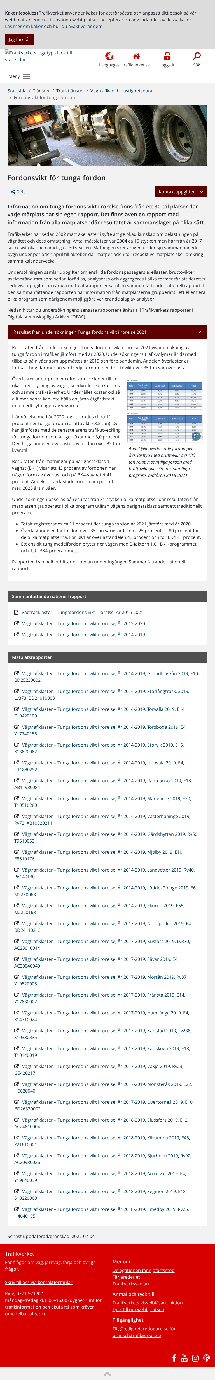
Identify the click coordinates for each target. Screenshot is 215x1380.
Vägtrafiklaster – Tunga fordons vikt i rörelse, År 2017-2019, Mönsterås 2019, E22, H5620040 (103, 1087)
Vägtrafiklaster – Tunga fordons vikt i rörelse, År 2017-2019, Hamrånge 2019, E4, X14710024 (101, 1016)
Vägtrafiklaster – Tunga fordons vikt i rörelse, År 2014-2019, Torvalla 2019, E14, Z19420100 (100, 712)
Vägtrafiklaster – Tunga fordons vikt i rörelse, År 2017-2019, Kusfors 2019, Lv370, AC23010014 (102, 944)
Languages (109, 65)
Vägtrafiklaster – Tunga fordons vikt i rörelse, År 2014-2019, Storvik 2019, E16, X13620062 (99, 748)
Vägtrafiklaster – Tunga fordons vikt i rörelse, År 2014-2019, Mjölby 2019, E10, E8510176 (98, 855)
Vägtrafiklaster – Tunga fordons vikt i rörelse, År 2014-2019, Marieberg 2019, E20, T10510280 (102, 801)
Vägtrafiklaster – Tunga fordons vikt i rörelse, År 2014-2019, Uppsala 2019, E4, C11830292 (99, 766)
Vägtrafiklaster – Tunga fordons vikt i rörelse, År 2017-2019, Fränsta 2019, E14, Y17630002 (99, 998)
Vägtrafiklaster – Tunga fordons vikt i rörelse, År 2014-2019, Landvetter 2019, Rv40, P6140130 (104, 873)
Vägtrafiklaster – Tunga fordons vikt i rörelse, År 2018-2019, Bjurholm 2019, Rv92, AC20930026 (102, 1159)
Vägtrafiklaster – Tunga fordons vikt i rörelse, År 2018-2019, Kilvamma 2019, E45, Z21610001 (102, 1141)
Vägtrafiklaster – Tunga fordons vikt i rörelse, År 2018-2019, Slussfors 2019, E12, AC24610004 (101, 1123)
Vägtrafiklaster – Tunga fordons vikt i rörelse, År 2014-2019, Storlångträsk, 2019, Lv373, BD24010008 (101, 694)
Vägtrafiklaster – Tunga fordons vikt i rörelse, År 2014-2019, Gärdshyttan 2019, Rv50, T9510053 (106, 837)
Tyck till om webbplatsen (138, 1309)
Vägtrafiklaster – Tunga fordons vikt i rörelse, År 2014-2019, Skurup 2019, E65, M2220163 (99, 909)
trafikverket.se (136, 65)
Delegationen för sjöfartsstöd (144, 1270)
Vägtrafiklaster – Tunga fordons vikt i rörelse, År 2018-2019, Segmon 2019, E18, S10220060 (100, 1194)
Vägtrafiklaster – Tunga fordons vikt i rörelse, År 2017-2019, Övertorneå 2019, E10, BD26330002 (104, 1105)
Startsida (17, 91)
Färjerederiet (126, 1277)
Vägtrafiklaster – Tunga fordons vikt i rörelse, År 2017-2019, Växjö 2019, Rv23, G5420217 (98, 1069)
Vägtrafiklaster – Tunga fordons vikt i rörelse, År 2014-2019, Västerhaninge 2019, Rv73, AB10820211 (102, 819)
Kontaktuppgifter (177, 192)
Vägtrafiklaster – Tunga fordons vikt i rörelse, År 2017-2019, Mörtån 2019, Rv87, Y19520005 (101, 980)
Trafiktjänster (70, 91)
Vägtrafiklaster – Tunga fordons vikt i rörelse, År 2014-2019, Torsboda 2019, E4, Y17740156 (100, 730)
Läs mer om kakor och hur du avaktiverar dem (53, 26)
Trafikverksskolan (131, 1284)
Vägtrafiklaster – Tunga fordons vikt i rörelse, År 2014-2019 (83, 635)
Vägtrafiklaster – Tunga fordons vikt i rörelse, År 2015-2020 (83, 623)
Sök (196, 65)
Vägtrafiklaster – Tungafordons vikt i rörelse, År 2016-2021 (81, 612)
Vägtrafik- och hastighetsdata (121, 91)
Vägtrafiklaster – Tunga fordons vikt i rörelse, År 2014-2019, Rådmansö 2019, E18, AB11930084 (103, 783)
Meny (14, 76)
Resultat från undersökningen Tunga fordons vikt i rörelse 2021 (80, 332)
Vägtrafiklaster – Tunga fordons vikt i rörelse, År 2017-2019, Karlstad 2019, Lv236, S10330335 (102, 1034)
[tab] (107, 332)
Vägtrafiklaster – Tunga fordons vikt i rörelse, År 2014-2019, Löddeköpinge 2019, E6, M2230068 (105, 891)
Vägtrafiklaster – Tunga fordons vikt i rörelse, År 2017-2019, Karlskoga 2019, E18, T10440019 (102, 1051)
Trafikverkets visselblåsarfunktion (148, 1303)
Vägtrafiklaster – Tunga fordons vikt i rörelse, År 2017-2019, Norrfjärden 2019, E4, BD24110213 (103, 926)
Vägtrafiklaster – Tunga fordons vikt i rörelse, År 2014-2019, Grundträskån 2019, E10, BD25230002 (106, 676)
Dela (20, 192)
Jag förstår (20, 39)
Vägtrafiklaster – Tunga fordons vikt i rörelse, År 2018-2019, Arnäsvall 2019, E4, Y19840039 (100, 1176)
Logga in (167, 65)
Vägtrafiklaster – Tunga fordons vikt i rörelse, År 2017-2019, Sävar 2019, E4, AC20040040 (96, 962)
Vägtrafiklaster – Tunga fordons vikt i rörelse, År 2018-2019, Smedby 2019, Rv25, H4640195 (101, 1212)
